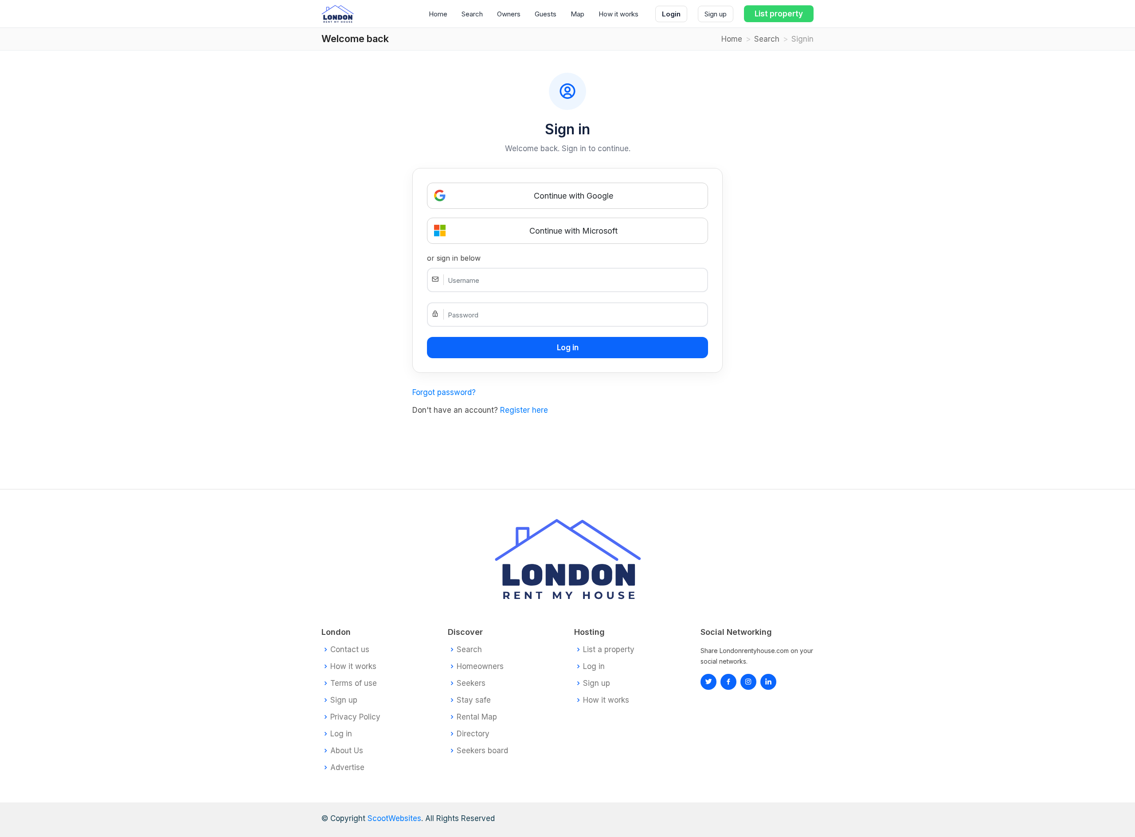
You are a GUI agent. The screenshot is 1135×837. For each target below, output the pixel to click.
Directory (473, 734)
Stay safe (474, 700)
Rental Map (477, 717)
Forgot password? (444, 392)
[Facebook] (728, 682)
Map (577, 14)
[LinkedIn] (748, 682)
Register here (524, 410)
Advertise (347, 767)
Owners (509, 14)
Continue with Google (573, 195)
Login (671, 14)
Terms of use (353, 683)
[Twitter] (708, 682)
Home (438, 14)
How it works (618, 14)
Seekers (471, 683)
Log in (341, 734)
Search (472, 14)
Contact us (349, 649)
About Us (346, 751)
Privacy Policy (355, 717)
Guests (545, 14)
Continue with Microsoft (573, 230)
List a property (608, 649)
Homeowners (480, 666)
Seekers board (482, 751)
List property (779, 13)
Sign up (715, 14)
